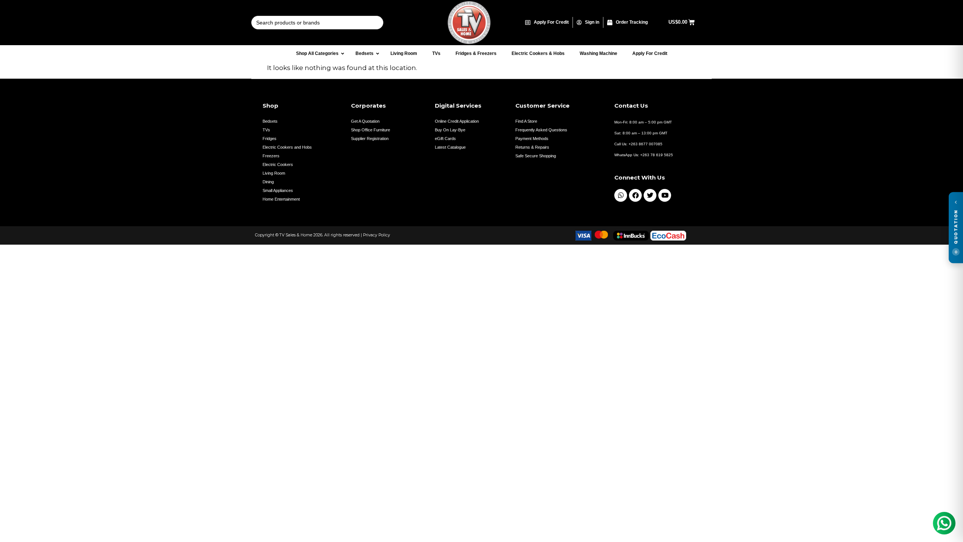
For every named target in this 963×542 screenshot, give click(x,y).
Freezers (271, 156)
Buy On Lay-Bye (450, 130)
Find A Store (526, 121)
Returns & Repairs (532, 147)
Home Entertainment (281, 199)
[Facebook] (635, 195)
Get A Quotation (365, 121)
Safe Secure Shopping (535, 156)
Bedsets (270, 121)
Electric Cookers (278, 164)
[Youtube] (664, 195)
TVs (266, 130)
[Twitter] (650, 195)
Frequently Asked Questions (541, 130)
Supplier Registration (370, 138)
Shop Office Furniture (370, 130)
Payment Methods (531, 138)
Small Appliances (278, 190)
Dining (268, 182)
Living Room (274, 173)
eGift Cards (445, 138)
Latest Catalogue (450, 147)
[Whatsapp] (620, 195)
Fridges (269, 138)
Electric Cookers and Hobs (287, 147)
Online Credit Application (457, 121)
